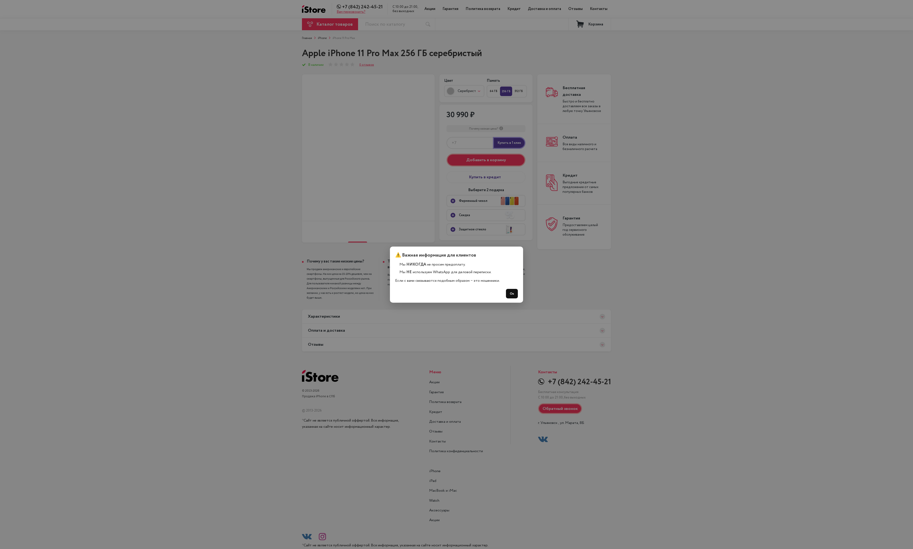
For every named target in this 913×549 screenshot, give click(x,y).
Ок (512, 293)
